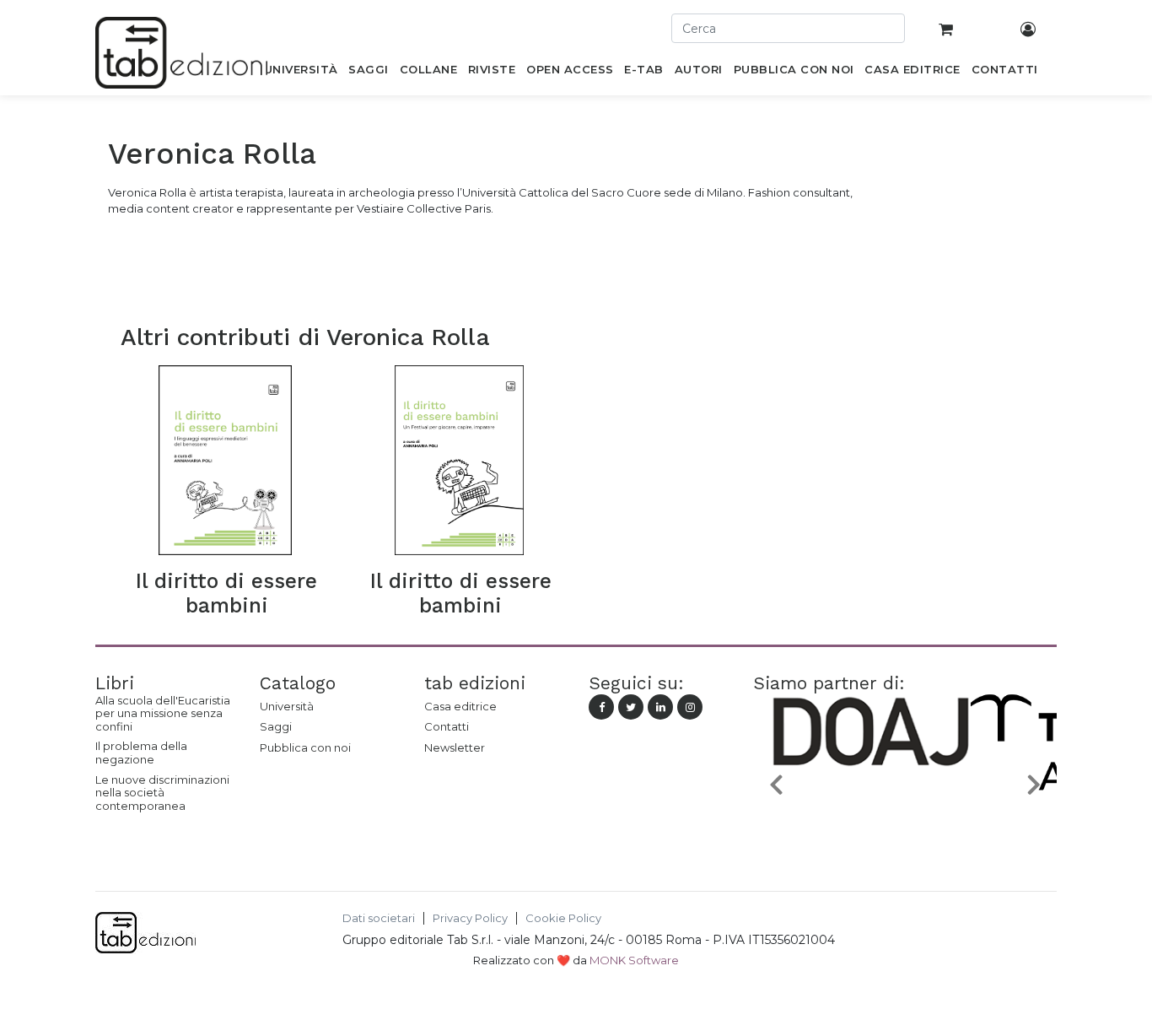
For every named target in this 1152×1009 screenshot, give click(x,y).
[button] (776, 784)
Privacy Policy (470, 918)
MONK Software (634, 960)
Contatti (446, 726)
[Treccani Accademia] (943, 824)
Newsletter (454, 747)
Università (287, 706)
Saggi (276, 726)
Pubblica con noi (305, 747)
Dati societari (378, 918)
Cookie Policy (563, 918)
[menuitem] (300, 73)
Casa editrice (460, 706)
